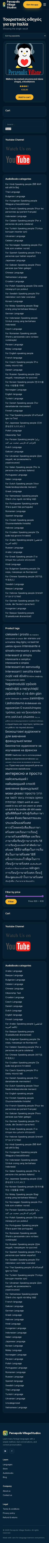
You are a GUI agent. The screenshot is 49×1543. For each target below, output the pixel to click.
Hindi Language (13, 564)
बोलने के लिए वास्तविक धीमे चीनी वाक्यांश (24, 809)
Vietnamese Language (16, 277)
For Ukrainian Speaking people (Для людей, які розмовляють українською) (23, 459)
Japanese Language (15, 260)
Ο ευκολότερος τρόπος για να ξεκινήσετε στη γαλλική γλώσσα (23, 712)
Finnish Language (14, 410)
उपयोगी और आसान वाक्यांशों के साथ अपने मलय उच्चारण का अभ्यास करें (23, 806)
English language (13, 394)
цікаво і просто (24, 793)
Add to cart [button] (24, 97)
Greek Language (13, 491)
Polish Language (13, 430)
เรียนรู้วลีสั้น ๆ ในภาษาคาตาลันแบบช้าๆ (19, 881)
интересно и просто (23, 773)
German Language (14, 313)
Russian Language (14, 547)
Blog (5, 1477)
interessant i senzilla (19, 671)
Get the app (32, 4)
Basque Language (14, 588)
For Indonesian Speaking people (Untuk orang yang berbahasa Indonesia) (21, 321)
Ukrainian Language (15, 236)
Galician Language (14, 451)
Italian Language (13, 479)
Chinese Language (14, 272)
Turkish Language (14, 398)
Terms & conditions (11, 1509)
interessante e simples (17, 662)
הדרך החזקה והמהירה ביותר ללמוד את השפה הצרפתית (24, 798)
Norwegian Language (16, 389)
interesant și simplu (18, 655)
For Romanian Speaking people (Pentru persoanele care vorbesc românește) (22, 336)
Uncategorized (12, 1403)
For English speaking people (19, 353)
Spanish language (14, 515)
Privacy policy (9, 1513)
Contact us (7, 1495)
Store (5, 1469)
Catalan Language (14, 240)
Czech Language (13, 329)
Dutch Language (13, 447)
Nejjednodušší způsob (20, 684)
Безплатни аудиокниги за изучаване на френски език (23, 750)
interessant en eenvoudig (22, 667)
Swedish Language (14, 584)
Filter (11, 901)
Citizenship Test (13, 435)
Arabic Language (13, 552)
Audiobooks (8, 1473)
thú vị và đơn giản (29, 693)
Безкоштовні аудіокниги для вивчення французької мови (23, 736)
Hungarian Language (15, 608)
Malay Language (13, 349)
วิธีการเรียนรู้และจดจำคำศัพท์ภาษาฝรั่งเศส (23, 845)
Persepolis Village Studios (11, 4)
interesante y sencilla (28, 650)
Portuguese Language (16, 475)
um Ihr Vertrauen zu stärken (17, 698)
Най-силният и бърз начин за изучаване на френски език (22, 762)
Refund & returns (10, 1517)
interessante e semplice (17, 659)
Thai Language (12, 192)
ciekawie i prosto (17, 634)
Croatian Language (14, 281)
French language (13, 357)
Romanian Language (15, 511)
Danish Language (13, 369)
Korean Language (14, 301)
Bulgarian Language (15, 196)
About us (6, 1491)
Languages (7, 1464)
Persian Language (14, 344)
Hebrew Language (14, 527)
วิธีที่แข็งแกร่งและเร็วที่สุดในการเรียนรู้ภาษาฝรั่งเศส (22, 859)
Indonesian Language (16, 216)
